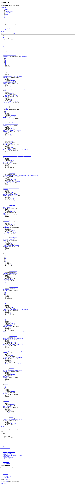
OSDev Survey (6, 400)
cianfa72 (5, 310)
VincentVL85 (6, 182)
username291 (6, 118)
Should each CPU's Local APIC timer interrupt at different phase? (15, 149)
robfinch (5, 274)
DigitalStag (6, 137)
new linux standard (6, 289)
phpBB (6, 481)
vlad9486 (6, 377)
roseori (5, 96)
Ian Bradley (7, 479)
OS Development (23, 56)
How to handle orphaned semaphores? (10, 273)
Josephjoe (6, 246)
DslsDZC (6, 176)
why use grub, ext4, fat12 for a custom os (10, 95)
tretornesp (6, 189)
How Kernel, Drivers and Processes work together (12, 76)
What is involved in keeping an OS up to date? (11, 101)
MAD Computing (6, 219)
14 (5, 63)
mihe (5, 163)
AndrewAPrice (13, 115)
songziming (6, 150)
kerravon (5, 144)
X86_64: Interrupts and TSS (8, 325)
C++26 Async (5, 226)
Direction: (20, 429)
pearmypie (12, 121)
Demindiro (12, 173)
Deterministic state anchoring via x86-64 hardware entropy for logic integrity (17, 136)
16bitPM (11, 264)
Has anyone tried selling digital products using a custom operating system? (17, 88)
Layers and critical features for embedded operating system (14, 412)
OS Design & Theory (6, 29)
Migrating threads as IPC (7, 108)
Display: (3, 429)
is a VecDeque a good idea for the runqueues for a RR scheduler (15, 168)
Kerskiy (5, 233)
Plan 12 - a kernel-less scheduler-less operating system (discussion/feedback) (17, 156)
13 (5, 62)
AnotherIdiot (6, 401)
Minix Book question (7, 117)
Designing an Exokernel (7, 266)
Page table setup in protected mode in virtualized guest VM (14, 351)
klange (11, 99)
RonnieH (5, 131)
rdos (5, 240)
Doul (6, 413)
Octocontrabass (13, 179)
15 (5, 64)
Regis (5, 90)
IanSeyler (12, 93)
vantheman (6, 157)
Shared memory (6, 376)
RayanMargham (7, 169)
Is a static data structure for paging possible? (11, 200)
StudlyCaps (6, 316)
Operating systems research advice (9, 82)
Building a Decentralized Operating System (11, 245)
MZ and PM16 (5, 393)
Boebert (5, 125)
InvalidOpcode (13, 237)
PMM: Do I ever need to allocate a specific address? (12, 370)
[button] (3, 37)
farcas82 (5, 407)
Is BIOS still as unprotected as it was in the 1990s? (12, 419)
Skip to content (3, 7)
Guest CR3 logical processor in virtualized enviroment (13, 363)
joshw (5, 208)
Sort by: (11, 429)
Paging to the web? (6, 207)
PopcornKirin (12, 323)
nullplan (11, 141)
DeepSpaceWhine (7, 102)
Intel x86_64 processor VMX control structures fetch (13, 338)
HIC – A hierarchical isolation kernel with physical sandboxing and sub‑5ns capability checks (20, 175)
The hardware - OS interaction (8, 239)
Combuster (6, 56)
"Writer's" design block (7, 406)
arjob (5, 253)
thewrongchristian (13, 153)
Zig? (4, 213)
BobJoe (5, 83)
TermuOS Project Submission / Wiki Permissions (12, 130)
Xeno (5, 214)
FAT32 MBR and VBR (7, 162)
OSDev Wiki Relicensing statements (9, 55)
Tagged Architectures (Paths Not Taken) (10, 124)
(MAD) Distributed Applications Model (10, 194)
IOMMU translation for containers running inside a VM (13, 331)
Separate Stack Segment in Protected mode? (11, 251)
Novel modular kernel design (8, 315)
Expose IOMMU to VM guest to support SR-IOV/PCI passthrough (15, 309)
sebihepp (5, 77)
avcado (5, 267)
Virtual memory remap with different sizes (11, 188)
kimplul (6, 109)
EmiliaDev (12, 128)
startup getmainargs (6, 299)
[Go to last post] (14, 67)
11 (5, 60)
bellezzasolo (12, 80)
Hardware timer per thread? (8, 279)
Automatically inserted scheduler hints (10, 232)
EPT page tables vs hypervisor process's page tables (12, 357)
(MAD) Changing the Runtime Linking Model (11, 181)
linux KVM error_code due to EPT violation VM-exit (13, 344)
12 (5, 61)
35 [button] (3, 46)
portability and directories (7, 143)
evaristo (11, 217)
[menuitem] (9, 11)
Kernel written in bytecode (8, 382)
